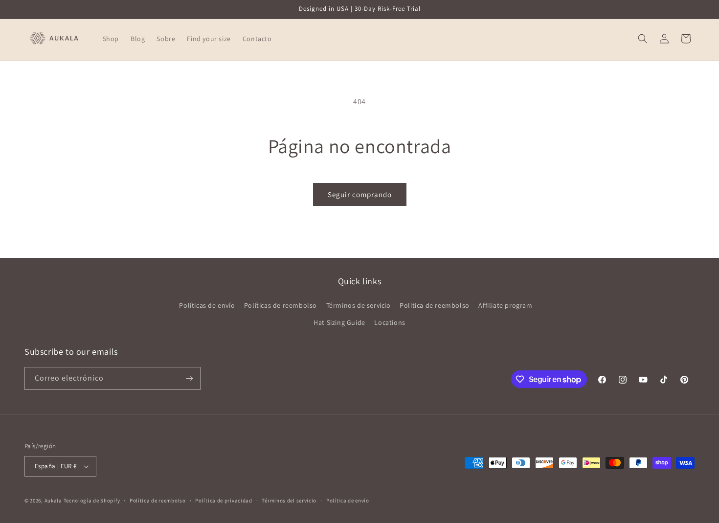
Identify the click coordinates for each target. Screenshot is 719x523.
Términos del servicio (289, 500)
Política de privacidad (223, 500)
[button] (642, 38)
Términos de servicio (358, 305)
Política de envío (347, 500)
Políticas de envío (207, 305)
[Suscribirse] (189, 378)
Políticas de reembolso (280, 305)
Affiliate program (505, 305)
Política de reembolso (158, 500)
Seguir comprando (360, 194)
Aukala (53, 500)
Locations (389, 322)
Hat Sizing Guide (339, 322)
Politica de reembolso (435, 305)
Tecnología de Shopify (92, 500)
